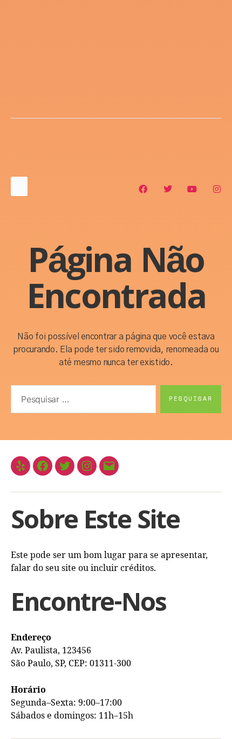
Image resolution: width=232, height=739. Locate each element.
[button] (19, 186)
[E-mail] (109, 466)
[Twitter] (64, 466)
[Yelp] (20, 466)
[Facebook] (42, 466)
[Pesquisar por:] (81, 401)
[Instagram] (87, 466)
